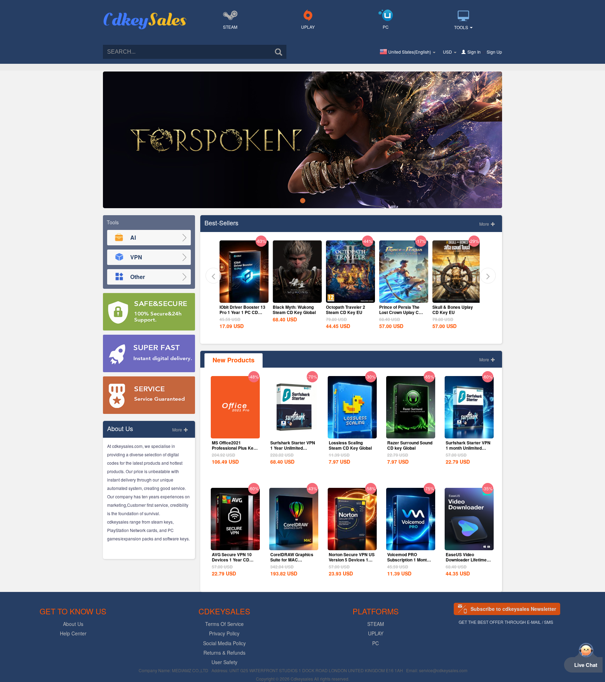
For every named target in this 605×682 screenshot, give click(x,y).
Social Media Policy (224, 643)
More (177, 429)
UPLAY (308, 27)
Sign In (474, 52)
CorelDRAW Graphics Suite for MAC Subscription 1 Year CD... (291, 562)
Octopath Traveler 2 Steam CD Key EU (292, 309)
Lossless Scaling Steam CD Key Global (350, 445)
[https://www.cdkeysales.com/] (145, 12)
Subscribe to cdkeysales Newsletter (513, 608)
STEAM (230, 27)
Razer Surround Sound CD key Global (409, 445)
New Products (234, 359)
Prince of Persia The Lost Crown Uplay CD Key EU (347, 312)
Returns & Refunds (224, 652)
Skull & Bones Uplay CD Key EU (399, 309)
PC (386, 27)
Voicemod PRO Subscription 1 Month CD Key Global (408, 559)
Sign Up (494, 52)
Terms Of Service (224, 623)
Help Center (73, 633)
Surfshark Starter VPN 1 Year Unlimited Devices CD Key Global (292, 450)
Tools (461, 27)
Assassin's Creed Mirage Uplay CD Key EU (453, 312)
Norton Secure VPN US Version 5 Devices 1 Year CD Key (352, 559)
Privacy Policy (224, 633)
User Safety (224, 662)
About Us (73, 623)
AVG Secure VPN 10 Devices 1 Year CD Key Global (232, 559)
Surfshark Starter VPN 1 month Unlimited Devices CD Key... (468, 447)
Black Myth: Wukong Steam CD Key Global (241, 309)
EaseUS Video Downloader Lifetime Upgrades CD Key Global (466, 562)
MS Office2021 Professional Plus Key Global (234, 447)
